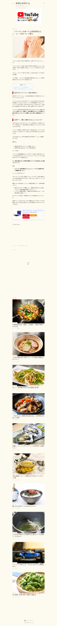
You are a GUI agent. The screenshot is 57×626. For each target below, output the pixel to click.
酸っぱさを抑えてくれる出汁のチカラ (24, 506)
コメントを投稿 (17, 328)
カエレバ (26, 213)
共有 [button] (13, 245)
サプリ (18, 245)
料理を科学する (23, 3)
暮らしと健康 (26, 245)
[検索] (44, 3)
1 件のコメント (17, 568)
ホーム (17, 7)
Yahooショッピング (26, 217)
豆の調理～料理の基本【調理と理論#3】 (24, 595)
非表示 (23, 84)
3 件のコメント (17, 419)
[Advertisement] (28, 234)
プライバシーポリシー (23, 7)
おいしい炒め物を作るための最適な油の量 (25, 387)
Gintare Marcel (31, 622)
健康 (20, 245)
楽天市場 (26, 215)
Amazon (33, 215)
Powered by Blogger (29, 620)
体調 (21, 245)
